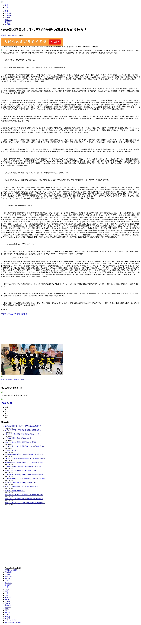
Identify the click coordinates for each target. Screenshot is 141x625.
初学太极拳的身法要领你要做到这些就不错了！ (22, 442)
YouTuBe (8, 597)
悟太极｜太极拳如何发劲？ (15, 491)
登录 (6, 5)
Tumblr (7, 612)
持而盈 (14, 35)
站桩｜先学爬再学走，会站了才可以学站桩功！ (22, 487)
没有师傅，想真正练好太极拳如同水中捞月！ (21, 483)
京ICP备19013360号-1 (12, 570)
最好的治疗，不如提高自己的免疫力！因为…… (22, 470)
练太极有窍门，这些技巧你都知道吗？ (19, 438)
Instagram (8, 601)
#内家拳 (4, 314)
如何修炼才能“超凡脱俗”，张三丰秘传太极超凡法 (23, 426)
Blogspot (8, 605)
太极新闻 (8, 15)
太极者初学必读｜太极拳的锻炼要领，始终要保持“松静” (25, 478)
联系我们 (8, 576)
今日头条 (8, 583)
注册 (6, 7)
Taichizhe (8, 578)
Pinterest (8, 607)
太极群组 (8, 24)
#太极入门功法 (12, 314)
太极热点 (8, 13)
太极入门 (8, 20)
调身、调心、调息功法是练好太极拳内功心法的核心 (24, 499)
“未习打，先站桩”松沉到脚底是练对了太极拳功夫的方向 (25, 458)
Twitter (7, 599)
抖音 (6, 595)
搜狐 (6, 587)
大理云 (7, 618)
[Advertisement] (70, 329)
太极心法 (8, 18)
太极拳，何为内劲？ (12, 450)
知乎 (6, 591)
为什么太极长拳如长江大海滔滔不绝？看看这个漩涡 (24, 495)
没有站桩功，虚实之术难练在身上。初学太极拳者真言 (25, 446)
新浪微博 (8, 585)
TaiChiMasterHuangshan (13, 622)
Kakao (7, 609)
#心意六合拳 (22, 314)
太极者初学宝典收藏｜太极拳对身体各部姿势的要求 (24, 474)
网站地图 (8, 572)
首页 (6, 11)
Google (7, 589)
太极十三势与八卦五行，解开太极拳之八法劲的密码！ (25, 503)
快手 (6, 593)
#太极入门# (5, 35)
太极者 (7, 574)
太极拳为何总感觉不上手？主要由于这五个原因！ (23, 466)
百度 (6, 580)
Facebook (8, 603)
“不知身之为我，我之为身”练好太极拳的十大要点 (23, 434)
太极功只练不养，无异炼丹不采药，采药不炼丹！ (23, 430)
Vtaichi (7, 616)
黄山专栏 (8, 22)
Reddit (7, 614)
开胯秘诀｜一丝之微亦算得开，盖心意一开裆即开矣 (24, 462)
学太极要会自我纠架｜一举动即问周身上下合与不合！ (25, 454)
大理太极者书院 (11, 620)
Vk (6, 610)
